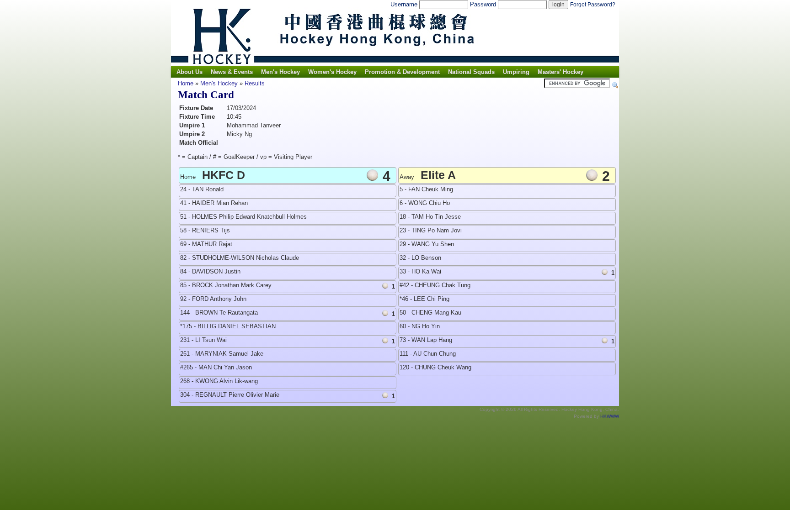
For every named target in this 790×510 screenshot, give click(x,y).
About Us (189, 71)
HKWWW (609, 416)
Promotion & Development (402, 71)
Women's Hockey (332, 71)
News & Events (232, 71)
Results (255, 83)
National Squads (471, 71)
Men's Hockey (280, 71)
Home (185, 83)
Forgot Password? (592, 4)
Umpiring (516, 71)
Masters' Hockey (560, 71)
